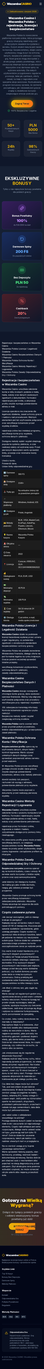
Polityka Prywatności (10, 1302)
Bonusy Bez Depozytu (11, 1277)
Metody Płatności (9, 1284)
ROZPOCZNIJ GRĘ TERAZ (24, 1228)
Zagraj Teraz (22, 103)
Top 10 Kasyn (7, 1274)
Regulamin (6, 1305)
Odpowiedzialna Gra (10, 1298)
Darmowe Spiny (8, 1280)
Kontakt (5, 1295)
